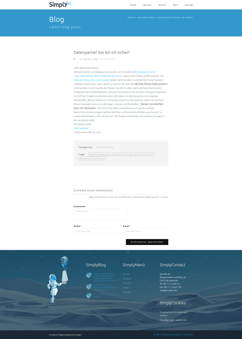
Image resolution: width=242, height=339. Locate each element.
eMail (118, 154)
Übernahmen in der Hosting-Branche (106, 295)
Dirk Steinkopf (81, 128)
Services (147, 4)
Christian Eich (109, 59)
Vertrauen (99, 158)
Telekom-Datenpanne (111, 75)
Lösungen (129, 154)
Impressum (188, 334)
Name (77, 226)
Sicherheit (85, 158)
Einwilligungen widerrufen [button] (173, 320)
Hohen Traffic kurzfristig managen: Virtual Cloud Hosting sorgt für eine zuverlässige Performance (104, 277)
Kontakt (189, 4)
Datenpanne (105, 154)
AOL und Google (99, 79)
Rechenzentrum (145, 154)
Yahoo (86, 79)
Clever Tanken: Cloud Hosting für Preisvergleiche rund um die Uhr (105, 287)
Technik (162, 4)
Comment (79, 206)
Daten (93, 154)
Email (126, 226)
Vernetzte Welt (145, 17)
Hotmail (78, 79)
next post (158, 173)
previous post (86, 173)
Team (175, 4)
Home (133, 4)
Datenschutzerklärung (171, 334)
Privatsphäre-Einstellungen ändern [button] (174, 314)
